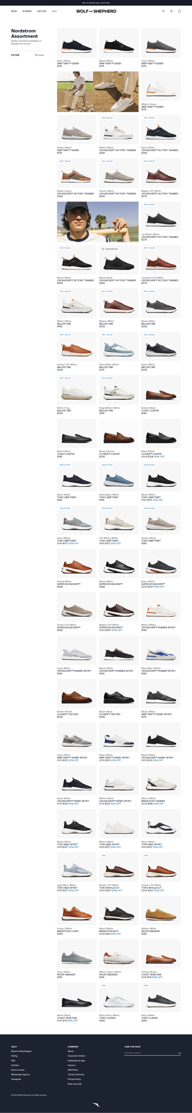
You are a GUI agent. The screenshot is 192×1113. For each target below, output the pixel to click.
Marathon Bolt (109, 931)
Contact (15, 1065)
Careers (72, 1065)
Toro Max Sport (67, 844)
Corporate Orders (76, 1056)
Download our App (76, 1060)
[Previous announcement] (3, 3)
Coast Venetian (151, 974)
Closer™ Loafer (109, 454)
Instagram (16, 1079)
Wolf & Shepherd (24, 1095)
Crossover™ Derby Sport (157, 757)
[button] (163, 11)
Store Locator (18, 1070)
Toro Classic (107, 1018)
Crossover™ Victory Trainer (117, 150)
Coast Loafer (150, 410)
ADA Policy (73, 1070)
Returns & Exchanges (21, 1051)
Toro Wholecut (109, 887)
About (71, 1051)
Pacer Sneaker (150, 931)
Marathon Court (68, 931)
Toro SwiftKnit (66, 497)
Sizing (14, 1056)
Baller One (64, 323)
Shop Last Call (74, 1084)
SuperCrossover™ (68, 584)
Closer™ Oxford (67, 714)
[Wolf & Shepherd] (96, 11)
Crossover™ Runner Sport (158, 627)
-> (178, 1052)
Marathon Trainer (153, 801)
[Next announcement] (189, 3)
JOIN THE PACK (132, 1047)
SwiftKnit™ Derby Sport (156, 714)
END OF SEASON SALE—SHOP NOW (96, 3)
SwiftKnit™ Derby (68, 63)
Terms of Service (76, 1074)
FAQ (13, 1060)
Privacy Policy (74, 1079)
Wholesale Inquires (20, 1074)
